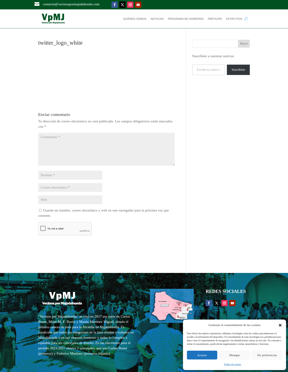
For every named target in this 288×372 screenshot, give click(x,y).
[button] (280, 325)
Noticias (157, 18)
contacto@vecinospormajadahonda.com (71, 4)
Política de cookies (232, 364)
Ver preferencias (267, 355)
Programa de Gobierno (186, 18)
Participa (215, 18)
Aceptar (202, 355)
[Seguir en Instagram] (130, 5)
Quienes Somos (134, 18)
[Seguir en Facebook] (114, 5)
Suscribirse (238, 69)
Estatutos (234, 18)
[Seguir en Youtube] (138, 5)
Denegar (234, 355)
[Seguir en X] (122, 5)
